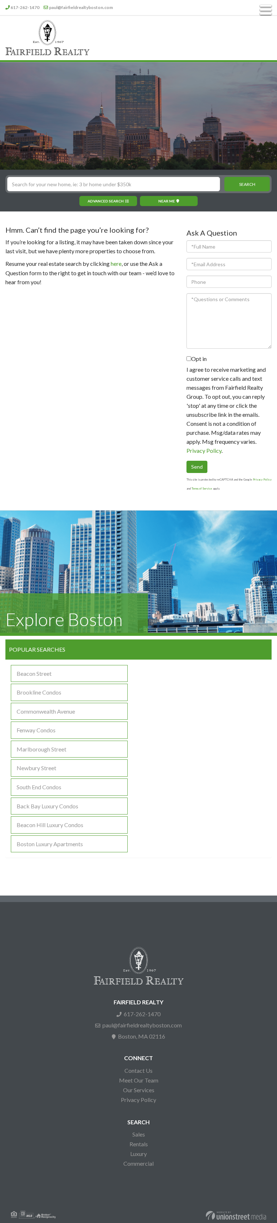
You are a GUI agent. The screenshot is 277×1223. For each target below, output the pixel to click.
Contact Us (138, 1070)
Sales (138, 1134)
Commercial (138, 1163)
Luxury (138, 1153)
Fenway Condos (36, 730)
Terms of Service (202, 488)
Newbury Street (36, 767)
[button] (247, 184)
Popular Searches (37, 649)
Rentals (138, 1144)
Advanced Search (106, 201)
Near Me (166, 201)
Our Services (138, 1089)
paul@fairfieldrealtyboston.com (81, 7)
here (116, 263)
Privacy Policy (203, 450)
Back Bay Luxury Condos (47, 806)
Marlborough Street (41, 749)
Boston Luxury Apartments (50, 843)
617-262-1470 (24, 7)
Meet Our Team (138, 1080)
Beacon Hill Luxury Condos (50, 824)
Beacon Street (34, 673)
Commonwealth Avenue (46, 711)
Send (197, 467)
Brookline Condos (39, 692)
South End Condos (39, 787)
